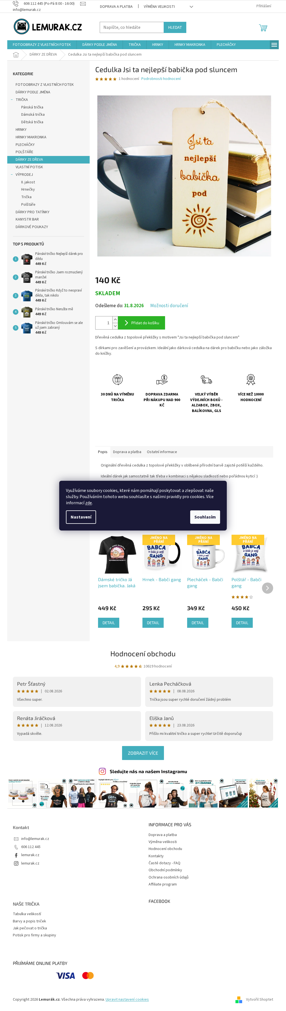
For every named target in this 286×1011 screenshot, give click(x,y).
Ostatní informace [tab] (162, 452)
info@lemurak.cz (35, 839)
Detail (109, 622)
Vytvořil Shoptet (259, 999)
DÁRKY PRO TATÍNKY (32, 212)
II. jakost (28, 182)
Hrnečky (28, 189)
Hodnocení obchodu (143, 653)
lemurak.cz (30, 855)
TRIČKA (22, 100)
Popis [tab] (103, 452)
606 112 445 (30, 847)
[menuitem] (42, 44)
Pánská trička (32, 107)
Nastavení (81, 517)
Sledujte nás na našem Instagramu (148, 771)
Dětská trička (32, 122)
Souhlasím (205, 517)
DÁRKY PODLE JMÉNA (33, 92)
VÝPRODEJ (24, 174)
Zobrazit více (143, 753)
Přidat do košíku (145, 322)
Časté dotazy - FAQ (164, 863)
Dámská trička (33, 114)
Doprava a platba (116, 7)
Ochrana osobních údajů (169, 877)
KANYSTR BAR (27, 219)
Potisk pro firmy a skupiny (34, 935)
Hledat (175, 27)
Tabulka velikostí (27, 914)
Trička (26, 197)
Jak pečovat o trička (30, 928)
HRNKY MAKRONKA (31, 137)
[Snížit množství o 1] (115, 326)
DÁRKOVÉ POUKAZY (32, 227)
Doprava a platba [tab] (127, 452)
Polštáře (28, 204)
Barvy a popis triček (29, 921)
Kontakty (156, 856)
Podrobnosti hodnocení (161, 79)
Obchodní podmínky (165, 870)
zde (88, 503)
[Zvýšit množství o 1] (115, 319)
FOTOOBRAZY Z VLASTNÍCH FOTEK (45, 84)
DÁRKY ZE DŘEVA (29, 159)
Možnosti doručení (169, 306)
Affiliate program (163, 884)
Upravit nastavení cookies (127, 999)
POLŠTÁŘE (24, 152)
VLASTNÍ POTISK (29, 167)
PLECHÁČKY (25, 145)
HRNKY (21, 129)
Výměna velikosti (159, 7)
